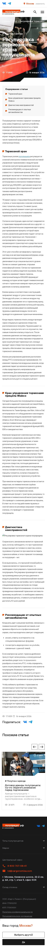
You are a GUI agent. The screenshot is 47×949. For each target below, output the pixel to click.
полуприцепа (24, 156)
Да (23, 942)
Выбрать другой (23, 934)
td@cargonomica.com (20, 870)
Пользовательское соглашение (17, 916)
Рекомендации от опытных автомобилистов (19, 111)
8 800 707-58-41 (17, 865)
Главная (6, 21)
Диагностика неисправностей (21, 105)
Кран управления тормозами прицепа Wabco (24, 99)
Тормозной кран (15, 94)
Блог (15, 21)
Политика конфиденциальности (17, 912)
